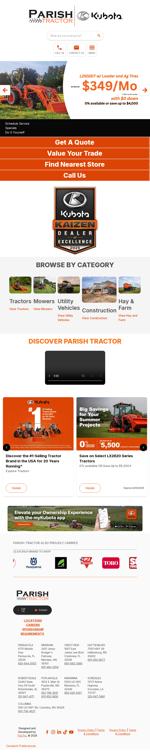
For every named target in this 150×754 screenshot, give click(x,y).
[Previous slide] (6, 447)
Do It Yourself (15, 132)
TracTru (22, 735)
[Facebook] (47, 732)
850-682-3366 (73, 663)
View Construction (94, 318)
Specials (11, 128)
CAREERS (33, 625)
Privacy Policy (86, 730)
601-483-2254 (50, 667)
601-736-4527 (26, 711)
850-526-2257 (73, 692)
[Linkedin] (59, 732)
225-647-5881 (96, 696)
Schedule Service (17, 123)
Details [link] (16, 488)
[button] (59, 50)
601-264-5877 (96, 659)
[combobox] (75, 35)
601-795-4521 (49, 692)
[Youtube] (71, 732)
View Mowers (42, 309)
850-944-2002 (27, 663)
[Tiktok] (65, 732)
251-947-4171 (26, 696)
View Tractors (19, 309)
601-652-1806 (49, 696)
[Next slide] (143, 447)
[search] (99, 35)
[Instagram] (53, 732)
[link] (75, 368)
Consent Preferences (21, 746)
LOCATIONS (33, 620)
